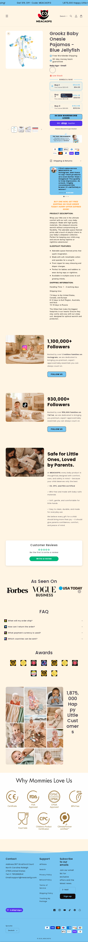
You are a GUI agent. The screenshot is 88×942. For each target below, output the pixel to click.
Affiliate (43, 864)
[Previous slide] (8, 591)
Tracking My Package (45, 899)
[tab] (64, 196)
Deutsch (11, 930)
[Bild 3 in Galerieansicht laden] (28, 129)
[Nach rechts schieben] (41, 129)
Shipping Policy (46, 893)
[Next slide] (79, 591)
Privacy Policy (46, 875)
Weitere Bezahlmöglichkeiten (66, 129)
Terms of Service (44, 886)
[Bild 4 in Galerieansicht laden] (35, 129)
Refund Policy (46, 880)
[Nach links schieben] (8, 129)
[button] (71, 16)
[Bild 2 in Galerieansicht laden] (21, 129)
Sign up (68, 896)
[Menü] (6, 16)
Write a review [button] (44, 558)
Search (43, 869)
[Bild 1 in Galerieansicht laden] (14, 129)
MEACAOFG (47, 938)
